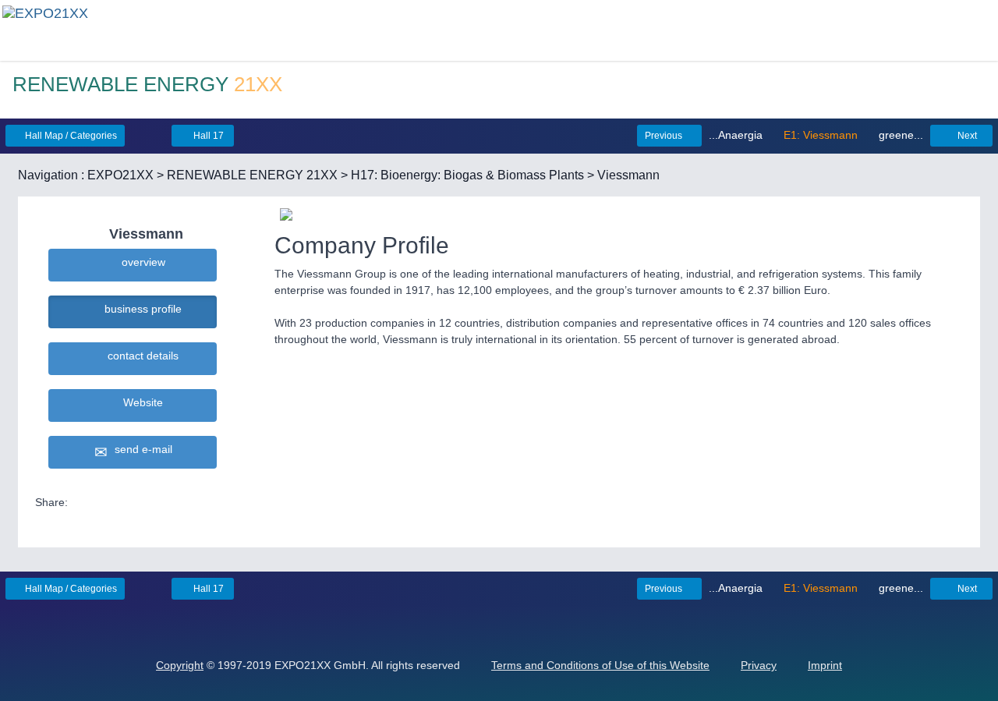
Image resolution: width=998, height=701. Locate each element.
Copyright (179, 665)
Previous (665, 135)
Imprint (825, 665)
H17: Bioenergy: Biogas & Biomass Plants (467, 175)
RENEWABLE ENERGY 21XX (252, 175)
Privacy (759, 665)
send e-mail (140, 449)
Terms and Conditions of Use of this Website (600, 665)
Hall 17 (207, 135)
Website (140, 402)
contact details (140, 355)
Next (966, 135)
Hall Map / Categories (70, 135)
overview (140, 262)
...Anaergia (737, 135)
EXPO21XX (120, 175)
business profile (140, 309)
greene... (899, 135)
